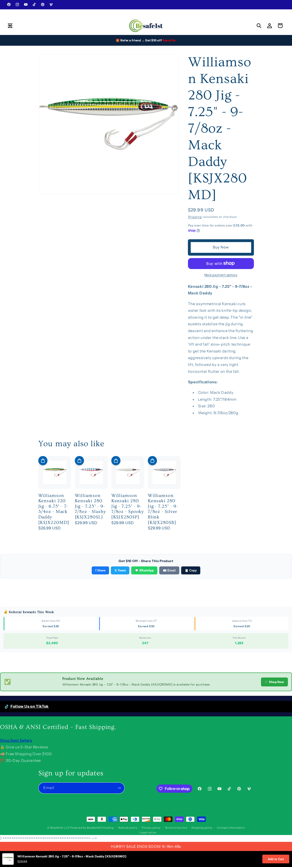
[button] (10, 25)
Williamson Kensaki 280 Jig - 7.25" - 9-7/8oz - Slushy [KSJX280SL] (90, 506)
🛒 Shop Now (274, 682)
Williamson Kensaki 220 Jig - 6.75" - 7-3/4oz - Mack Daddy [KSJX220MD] (53, 509)
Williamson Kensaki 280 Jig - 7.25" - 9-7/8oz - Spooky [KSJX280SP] (127, 506)
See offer (169, 40)
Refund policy (128, 827)
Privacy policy (151, 827)
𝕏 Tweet (120, 570)
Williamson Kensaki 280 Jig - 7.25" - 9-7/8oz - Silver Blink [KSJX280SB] (163, 509)
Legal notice (148, 832)
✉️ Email (169, 570)
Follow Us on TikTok (29, 706)
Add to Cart (276, 859)
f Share (100, 570)
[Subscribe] (119, 788)
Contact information (231, 827)
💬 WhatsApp (144, 570)
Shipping (195, 217)
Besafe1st (56, 827)
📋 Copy (191, 570)
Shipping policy (202, 827)
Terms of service (176, 827)
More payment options (220, 274)
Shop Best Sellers (16, 740)
